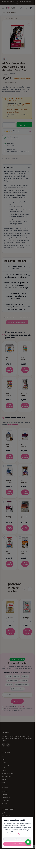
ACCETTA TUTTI (17, 844)
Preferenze (17, 839)
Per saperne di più (15, 834)
